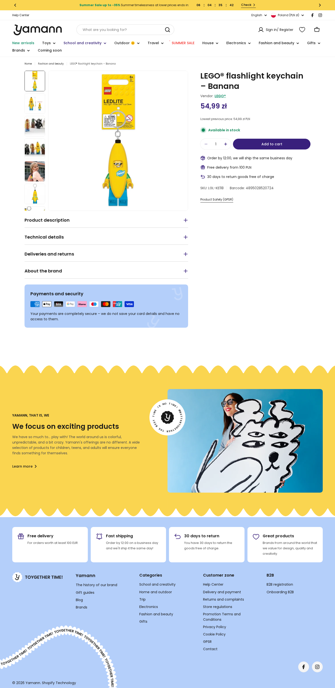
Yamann (33, 682)
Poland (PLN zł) (288, 15)
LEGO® (220, 96)
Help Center (20, 15)
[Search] (167, 30)
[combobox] (125, 29)
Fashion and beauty (51, 64)
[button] (15, 5)
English (256, 15)
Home (28, 64)
